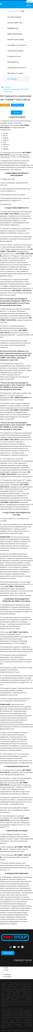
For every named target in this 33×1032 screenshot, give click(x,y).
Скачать (16, 115)
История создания (14, 19)
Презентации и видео (15, 42)
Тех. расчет (5, 107)
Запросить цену (17, 107)
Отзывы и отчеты (14, 59)
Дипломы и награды (15, 76)
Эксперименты (13, 64)
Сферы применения (14, 36)
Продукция (8, 955)
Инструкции (12, 81)
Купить (29, 1)
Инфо (6, 972)
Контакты (7, 979)
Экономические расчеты (16, 70)
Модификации (12, 31)
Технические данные (15, 53)
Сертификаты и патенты (16, 48)
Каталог (7, 975)
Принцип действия (14, 25)
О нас (6, 970)
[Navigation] (1, 4)
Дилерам (7, 977)
